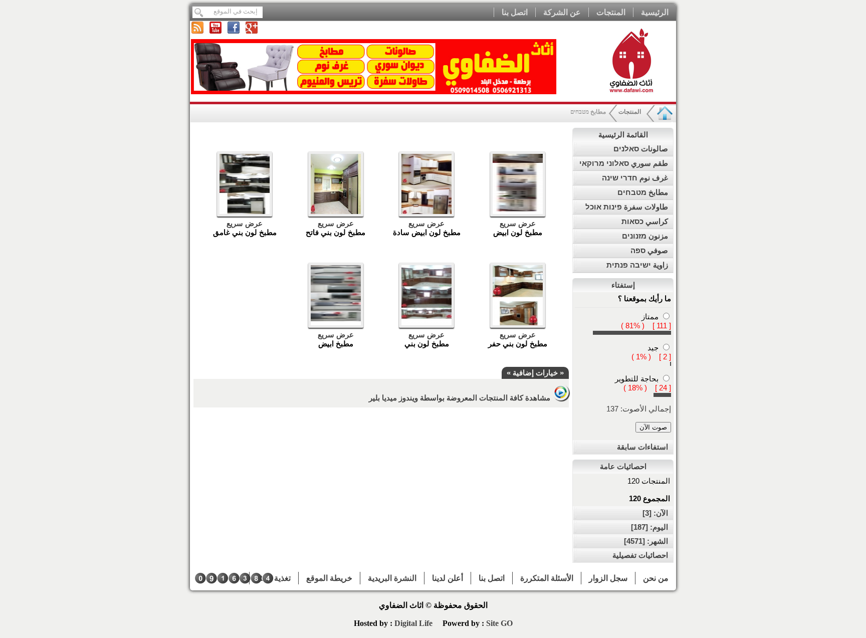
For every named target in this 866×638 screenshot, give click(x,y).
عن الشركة (562, 12)
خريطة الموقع (329, 578)
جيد (653, 347)
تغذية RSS (274, 578)
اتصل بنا (515, 12)
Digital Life (414, 623)
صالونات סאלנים (640, 148)
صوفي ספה (649, 250)
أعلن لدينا (447, 578)
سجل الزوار (608, 578)
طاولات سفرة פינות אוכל (626, 206)
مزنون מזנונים (645, 236)
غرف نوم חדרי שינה (635, 177)
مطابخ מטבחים (642, 192)
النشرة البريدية (392, 578)
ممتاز (650, 316)
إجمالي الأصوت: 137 (638, 408)
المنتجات (610, 12)
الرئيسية (655, 12)
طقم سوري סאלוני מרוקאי (623, 163)
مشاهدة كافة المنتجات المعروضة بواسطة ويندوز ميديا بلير (460, 397)
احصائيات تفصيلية (640, 555)
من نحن (656, 578)
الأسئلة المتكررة (546, 578)
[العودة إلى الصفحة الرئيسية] (665, 119)
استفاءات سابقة (642, 447)
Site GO (499, 623)
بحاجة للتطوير (637, 378)
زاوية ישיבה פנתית (637, 265)
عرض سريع (518, 223)
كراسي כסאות (644, 221)
